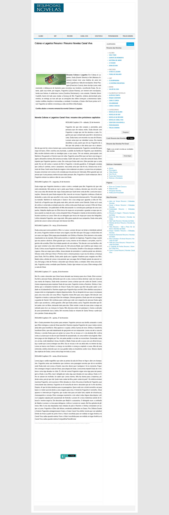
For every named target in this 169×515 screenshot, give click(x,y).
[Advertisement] (99, 17)
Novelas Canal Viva (116, 120)
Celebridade (113, 103)
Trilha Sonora (114, 128)
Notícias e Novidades (116, 178)
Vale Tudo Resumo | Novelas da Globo (121, 221)
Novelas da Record (116, 117)
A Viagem (112, 63)
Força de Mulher (115, 74)
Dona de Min (113, 65)
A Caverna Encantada (117, 83)
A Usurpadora (114, 80)
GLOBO (41, 36)
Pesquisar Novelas (115, 190)
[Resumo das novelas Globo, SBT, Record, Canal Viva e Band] (48, 11)
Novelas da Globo (115, 112)
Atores (111, 168)
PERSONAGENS (113, 36)
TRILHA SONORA (128, 36)
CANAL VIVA (84, 36)
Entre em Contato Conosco (117, 186)
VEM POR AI (98, 36)
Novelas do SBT (114, 114)
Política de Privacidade (116, 192)
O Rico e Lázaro (114, 71)
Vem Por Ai (112, 174)
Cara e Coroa (114, 100)
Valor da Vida (114, 89)
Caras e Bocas (114, 106)
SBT (55, 36)
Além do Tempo (114, 95)
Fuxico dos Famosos (116, 176)
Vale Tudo (112, 55)
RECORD (69, 36)
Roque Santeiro (115, 98)
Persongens (113, 170)
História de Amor (115, 60)
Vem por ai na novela (117, 122)
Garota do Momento (116, 57)
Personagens (114, 125)
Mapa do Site (113, 188)
